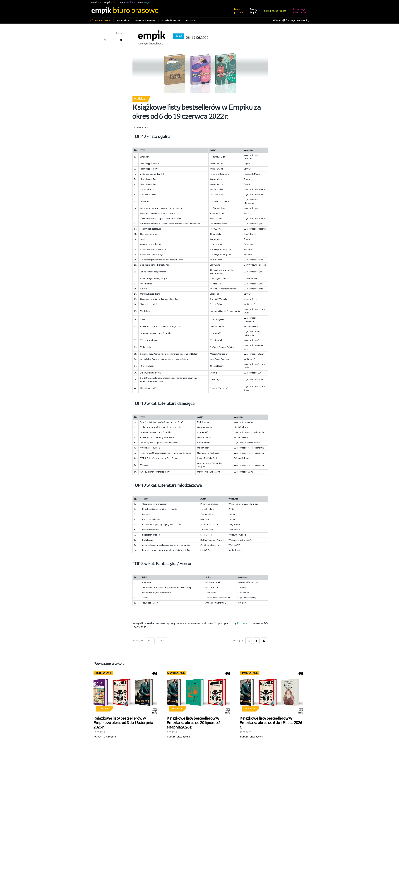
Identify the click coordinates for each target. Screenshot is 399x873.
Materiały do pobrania (145, 20)
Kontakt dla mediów (171, 20)
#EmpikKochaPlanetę (275, 11)
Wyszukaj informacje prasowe (289, 20)
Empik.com (244, 623)
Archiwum (191, 20)
